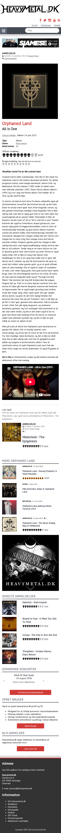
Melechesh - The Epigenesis (33, 439)
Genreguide (13, 809)
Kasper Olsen (33, 56)
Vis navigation (3, 30)
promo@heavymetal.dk (21, 788)
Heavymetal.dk (30, 9)
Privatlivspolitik (15, 818)
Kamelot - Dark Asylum (34, 602)
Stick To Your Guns (24, 675)
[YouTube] (54, 20)
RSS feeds (12, 815)
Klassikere (12, 806)
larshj (28, 426)
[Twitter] (44, 20)
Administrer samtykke (18, 820)
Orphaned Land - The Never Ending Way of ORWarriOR (38, 524)
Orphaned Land (16, 123)
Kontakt (57, 25)
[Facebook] (40, 20)
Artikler (11, 812)
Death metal (35, 429)
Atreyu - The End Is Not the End (39, 635)
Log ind (34, 25)
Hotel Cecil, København (24, 682)
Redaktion (12, 804)
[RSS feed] (59, 20)
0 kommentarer (10, 58)
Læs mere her (30, 748)
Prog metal (21, 143)
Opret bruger (46, 25)
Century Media (8, 135)
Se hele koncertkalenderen (30, 692)
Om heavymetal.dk (17, 801)
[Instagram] (49, 20)
